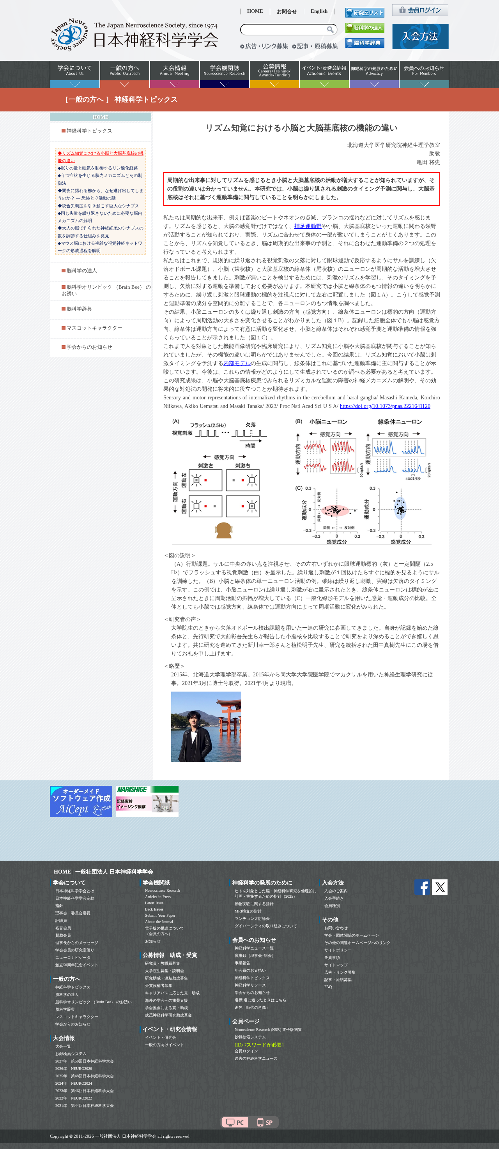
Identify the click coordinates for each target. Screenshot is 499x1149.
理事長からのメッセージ (76, 943)
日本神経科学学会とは (74, 891)
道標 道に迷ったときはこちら (261, 1000)
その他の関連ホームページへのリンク (357, 943)
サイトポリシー (338, 950)
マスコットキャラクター (94, 328)
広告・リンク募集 (340, 972)
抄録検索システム (71, 1054)
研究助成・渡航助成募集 (166, 978)
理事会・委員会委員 (72, 913)
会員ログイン (246, 1051)
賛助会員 (63, 935)
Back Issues (154, 909)
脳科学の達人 (82, 271)
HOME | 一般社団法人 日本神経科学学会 (103, 872)
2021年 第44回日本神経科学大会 (84, 1105)
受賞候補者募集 (158, 985)
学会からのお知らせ (89, 347)
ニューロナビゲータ (72, 957)
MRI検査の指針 (248, 911)
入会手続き (334, 898)
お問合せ (287, 11)
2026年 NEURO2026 (73, 1068)
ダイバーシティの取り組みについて (266, 926)
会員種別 (332, 906)
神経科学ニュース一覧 (254, 948)
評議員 (61, 920)
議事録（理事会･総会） (255, 955)
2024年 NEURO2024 (73, 1083)
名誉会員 (63, 928)
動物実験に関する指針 (254, 904)
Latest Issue (154, 903)
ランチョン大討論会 (252, 918)
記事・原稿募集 (338, 980)
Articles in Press (158, 897)
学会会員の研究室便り (74, 950)
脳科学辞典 (79, 309)
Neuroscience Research (162, 890)
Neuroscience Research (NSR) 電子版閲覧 (268, 1029)
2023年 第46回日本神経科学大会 (84, 1091)
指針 (59, 906)
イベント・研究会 (160, 1037)
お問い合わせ (336, 928)
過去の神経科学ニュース (256, 1058)
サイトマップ (336, 965)
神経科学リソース (250, 985)
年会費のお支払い (250, 970)
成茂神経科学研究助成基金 (168, 1015)
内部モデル (237, 363)
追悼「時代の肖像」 (252, 1007)
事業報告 (242, 963)
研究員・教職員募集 (162, 963)
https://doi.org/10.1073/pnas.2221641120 (385, 406)
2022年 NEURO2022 (73, 1098)
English (319, 11)
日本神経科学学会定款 (74, 898)
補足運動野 (308, 226)
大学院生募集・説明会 (164, 971)
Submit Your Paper (160, 915)
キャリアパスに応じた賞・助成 (172, 993)
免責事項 (332, 957)
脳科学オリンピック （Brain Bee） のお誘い (93, 1002)
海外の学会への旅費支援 (166, 1000)
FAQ (328, 987)
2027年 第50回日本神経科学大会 (84, 1061)
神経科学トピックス (89, 131)
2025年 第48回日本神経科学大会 (84, 1076)
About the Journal (159, 922)
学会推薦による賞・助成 (166, 1008)
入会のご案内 (336, 891)
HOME (255, 11)
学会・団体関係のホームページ (351, 935)
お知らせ (153, 941)
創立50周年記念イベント (76, 965)
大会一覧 (63, 1046)
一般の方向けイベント (164, 1045)
